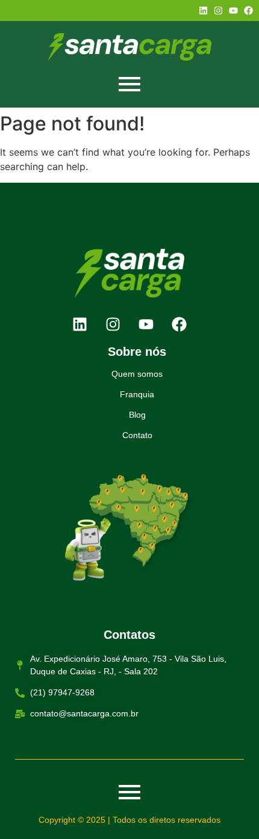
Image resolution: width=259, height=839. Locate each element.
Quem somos (137, 374)
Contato (137, 435)
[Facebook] (248, 10)
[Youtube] (233, 10)
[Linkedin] (203, 10)
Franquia (137, 394)
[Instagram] (218, 10)
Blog (137, 415)
